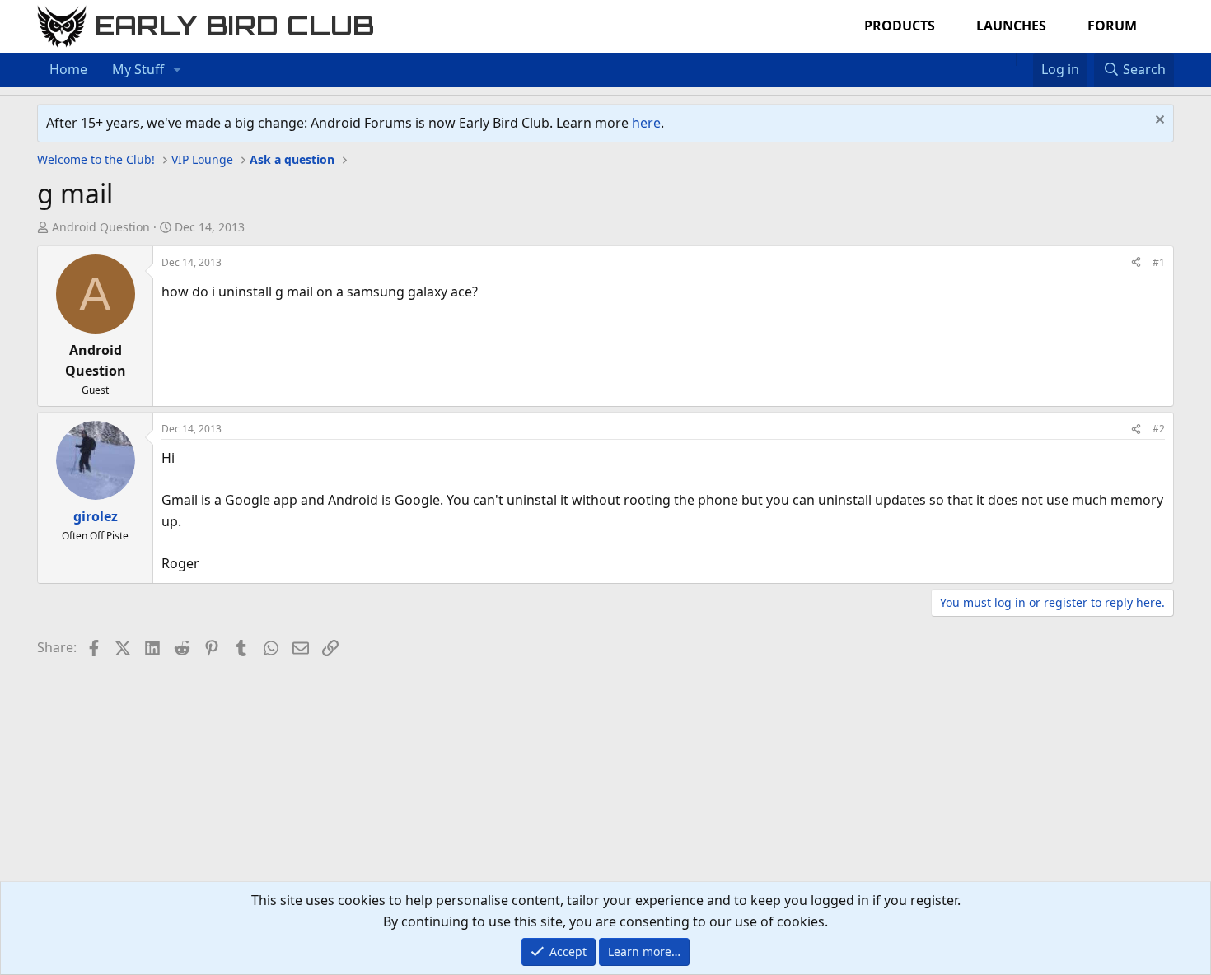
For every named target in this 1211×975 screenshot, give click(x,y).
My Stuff (138, 69)
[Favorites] (1024, 59)
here (646, 123)
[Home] (1007, 59)
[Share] (1136, 262)
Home (68, 69)
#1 (1159, 262)
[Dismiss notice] (1158, 121)
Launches (1011, 25)
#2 (1159, 429)
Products (899, 25)
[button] (177, 70)
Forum (1112, 25)
